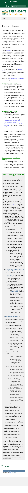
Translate (14, 472)
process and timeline (13, 119)
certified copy (15, 204)
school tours (8, 50)
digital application (8, 190)
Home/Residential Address (11, 316)
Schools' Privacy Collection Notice (16, 78)
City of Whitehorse (14, 291)
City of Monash (17, 290)
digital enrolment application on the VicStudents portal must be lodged (12, 122)
